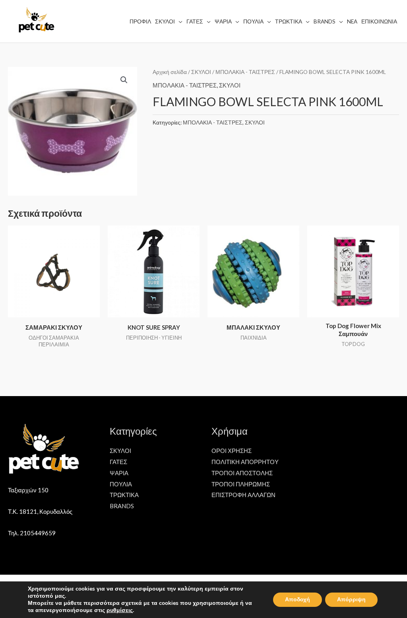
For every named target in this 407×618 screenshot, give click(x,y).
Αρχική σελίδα (170, 71)
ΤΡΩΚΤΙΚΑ (124, 494)
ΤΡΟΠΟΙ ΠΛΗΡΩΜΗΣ (240, 484)
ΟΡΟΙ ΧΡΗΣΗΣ (231, 450)
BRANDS (122, 505)
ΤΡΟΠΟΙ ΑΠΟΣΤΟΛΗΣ (242, 472)
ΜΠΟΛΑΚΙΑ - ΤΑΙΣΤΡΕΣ (245, 71)
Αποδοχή (297, 599)
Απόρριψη (351, 599)
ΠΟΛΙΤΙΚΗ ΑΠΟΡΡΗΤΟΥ (245, 461)
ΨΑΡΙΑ (119, 472)
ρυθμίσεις (120, 610)
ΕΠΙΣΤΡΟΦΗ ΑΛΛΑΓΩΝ (243, 494)
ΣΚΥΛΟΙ (201, 71)
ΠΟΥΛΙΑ (121, 484)
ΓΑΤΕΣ (118, 461)
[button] (124, 80)
